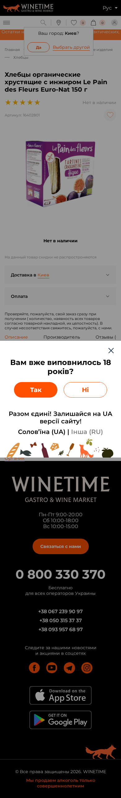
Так (36, 390)
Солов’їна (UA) (41, 431)
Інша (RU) (87, 431)
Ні (85, 390)
